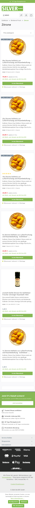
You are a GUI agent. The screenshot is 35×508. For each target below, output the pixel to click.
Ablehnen (24, 501)
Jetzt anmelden (17, 403)
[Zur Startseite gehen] (12, 8)
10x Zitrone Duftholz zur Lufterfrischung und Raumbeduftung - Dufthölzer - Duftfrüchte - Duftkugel (16, 177)
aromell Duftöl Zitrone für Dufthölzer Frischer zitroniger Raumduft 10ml (16, 294)
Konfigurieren (13, 501)
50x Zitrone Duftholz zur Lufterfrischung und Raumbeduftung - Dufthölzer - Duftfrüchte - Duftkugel (16, 61)
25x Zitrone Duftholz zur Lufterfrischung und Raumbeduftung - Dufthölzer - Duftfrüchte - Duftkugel (16, 119)
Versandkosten (6, 477)
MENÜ (7, 15)
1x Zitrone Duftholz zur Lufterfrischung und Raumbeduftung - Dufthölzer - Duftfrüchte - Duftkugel (17, 351)
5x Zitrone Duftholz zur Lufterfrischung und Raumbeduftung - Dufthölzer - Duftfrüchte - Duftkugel (17, 236)
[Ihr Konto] (26, 15)
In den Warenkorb (17, 83)
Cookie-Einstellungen (17, 484)
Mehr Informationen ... (17, 498)
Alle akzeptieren (18, 505)
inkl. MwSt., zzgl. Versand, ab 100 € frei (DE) (14, 79)
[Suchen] (21, 15)
